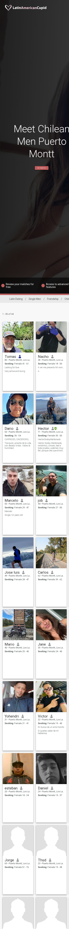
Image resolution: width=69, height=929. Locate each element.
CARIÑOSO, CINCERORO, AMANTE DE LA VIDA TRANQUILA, (18, 439)
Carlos (43, 572)
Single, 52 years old (14, 515)
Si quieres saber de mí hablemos (48, 732)
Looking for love (12, 367)
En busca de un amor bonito (51, 727)
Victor (43, 716)
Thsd (42, 860)
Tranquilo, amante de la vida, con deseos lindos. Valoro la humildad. (18, 445)
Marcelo (11, 500)
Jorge (9, 860)
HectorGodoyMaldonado (49, 439)
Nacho (43, 356)
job (40, 500)
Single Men (35, 299)
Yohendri (12, 716)
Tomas (10, 356)
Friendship (53, 299)
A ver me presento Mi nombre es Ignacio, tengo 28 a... (51, 367)
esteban (11, 788)
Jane (42, 644)
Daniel (43, 788)
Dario (9, 428)
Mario (9, 644)
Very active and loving (15, 371)
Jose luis (12, 572)
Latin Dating (16, 299)
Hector (43, 428)
